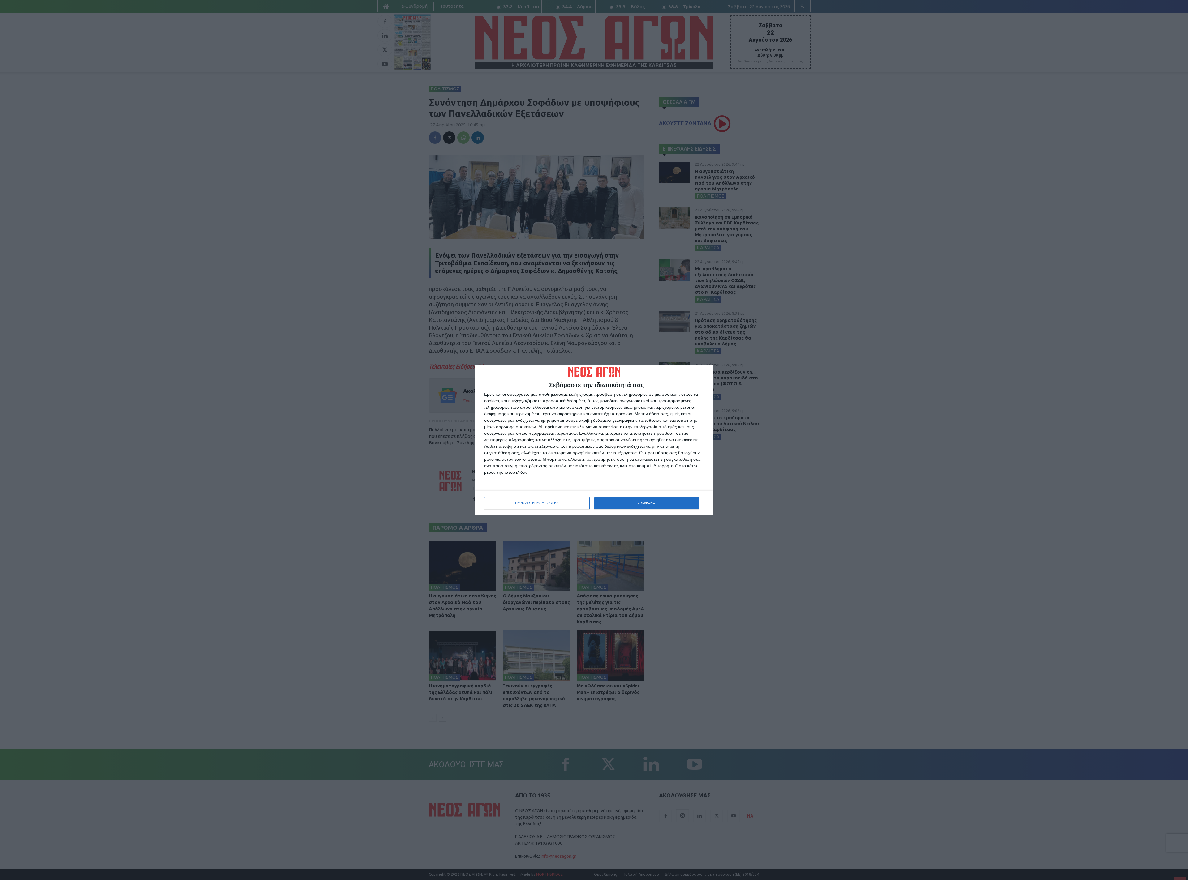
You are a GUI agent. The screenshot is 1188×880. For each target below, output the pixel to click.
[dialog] (594, 440)
